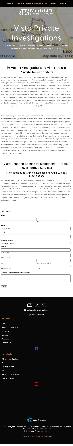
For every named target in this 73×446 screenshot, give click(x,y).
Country (39, 268)
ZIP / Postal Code (6, 268)
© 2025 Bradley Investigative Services (36, 436)
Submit (4, 286)
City (2, 263)
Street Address (5, 252)
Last (38, 221)
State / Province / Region (44, 263)
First (2, 221)
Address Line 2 (5, 257)
